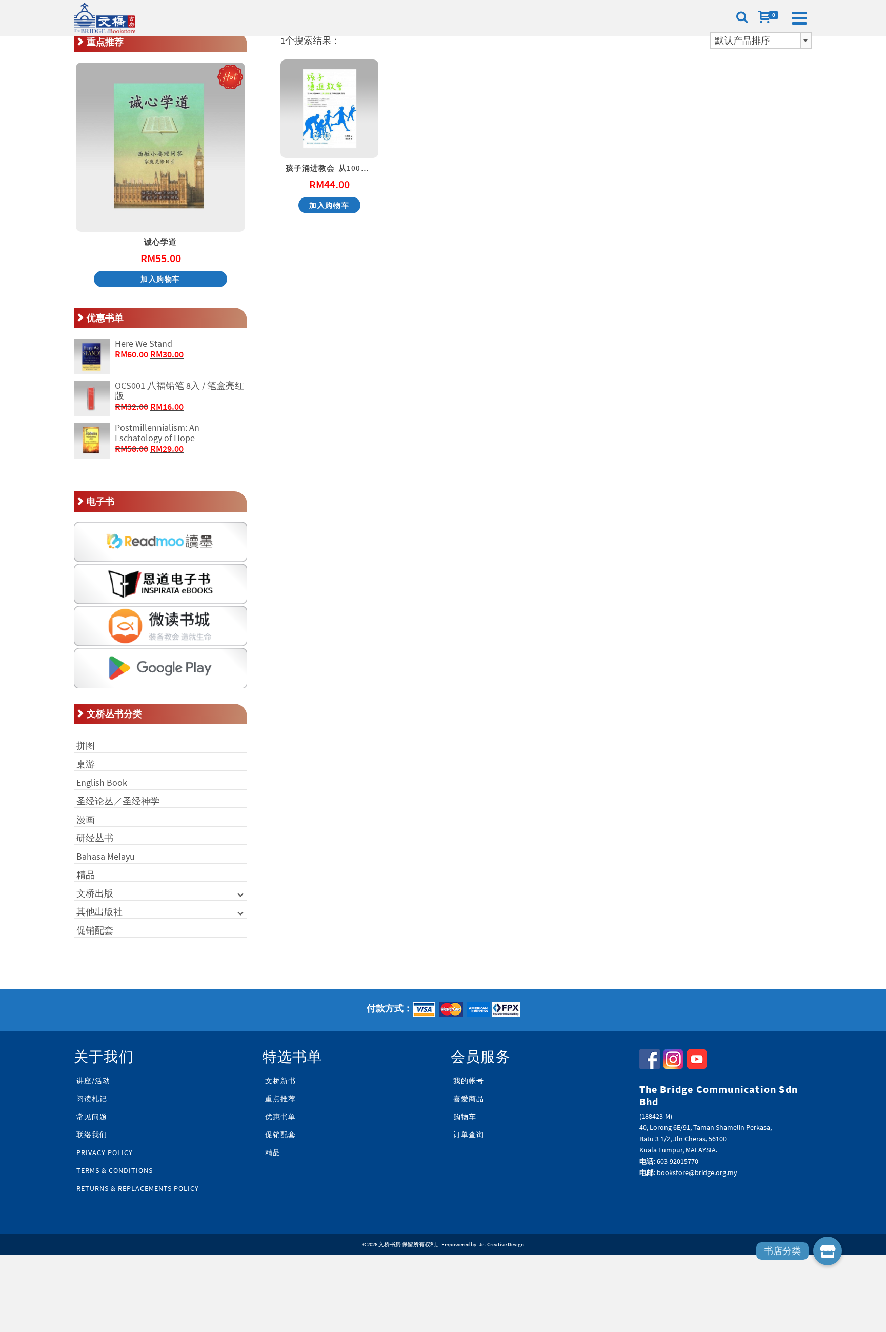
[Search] (742, 18)
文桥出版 (94, 893)
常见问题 (91, 1116)
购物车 (464, 1116)
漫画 (85, 819)
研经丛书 (94, 838)
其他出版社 (99, 912)
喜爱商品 (468, 1098)
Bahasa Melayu (105, 856)
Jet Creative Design (501, 1244)
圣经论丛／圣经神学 (117, 801)
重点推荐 (280, 1098)
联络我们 (91, 1134)
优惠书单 (280, 1116)
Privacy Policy (104, 1152)
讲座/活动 (93, 1080)
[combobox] (761, 40)
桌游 (85, 764)
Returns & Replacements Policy (137, 1188)
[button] (827, 1251)
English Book (101, 782)
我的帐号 (468, 1080)
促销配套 (94, 930)
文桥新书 (280, 1080)
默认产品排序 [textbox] (742, 40)
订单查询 (468, 1134)
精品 (85, 875)
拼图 (85, 745)
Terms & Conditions (114, 1170)
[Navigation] (799, 18)
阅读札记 (91, 1098)
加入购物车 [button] (329, 205)
